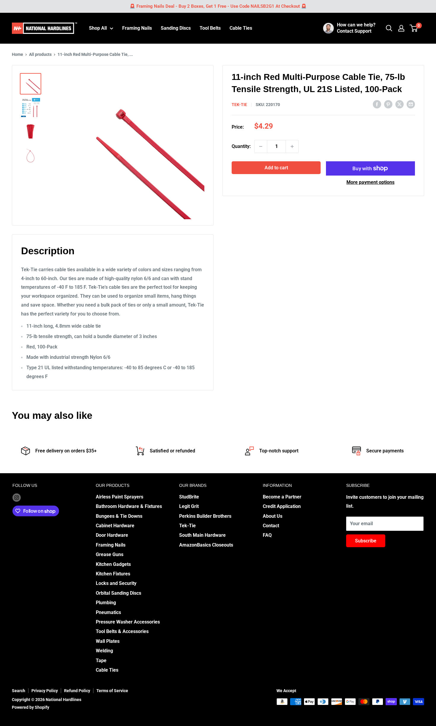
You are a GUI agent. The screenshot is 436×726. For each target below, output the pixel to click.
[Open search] (389, 28)
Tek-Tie (187, 525)
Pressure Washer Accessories (128, 622)
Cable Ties (241, 28)
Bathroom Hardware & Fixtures (129, 506)
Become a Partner (282, 497)
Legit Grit (189, 506)
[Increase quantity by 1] (292, 146)
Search (18, 690)
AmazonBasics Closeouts (206, 545)
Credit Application (282, 506)
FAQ (267, 535)
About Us (272, 516)
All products (40, 54)
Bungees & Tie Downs (119, 516)
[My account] (401, 28)
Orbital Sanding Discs (118, 593)
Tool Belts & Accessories (122, 631)
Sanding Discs (176, 28)
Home (17, 54)
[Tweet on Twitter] (399, 104)
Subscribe (365, 541)
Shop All (98, 28)
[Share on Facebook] (377, 104)
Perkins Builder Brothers (205, 516)
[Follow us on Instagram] (16, 497)
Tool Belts (210, 28)
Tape (101, 660)
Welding (104, 651)
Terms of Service (112, 690)
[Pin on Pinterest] (388, 104)
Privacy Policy (44, 690)
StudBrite (189, 497)
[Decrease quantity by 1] (260, 146)
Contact (271, 525)
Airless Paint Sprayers (119, 497)
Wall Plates (108, 641)
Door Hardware (112, 535)
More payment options (370, 182)
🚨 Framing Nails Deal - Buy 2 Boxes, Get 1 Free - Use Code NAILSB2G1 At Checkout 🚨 (218, 6)
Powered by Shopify (30, 707)
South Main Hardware (202, 535)
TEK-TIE (239, 104)
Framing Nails (137, 28)
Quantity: (241, 146)
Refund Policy (77, 690)
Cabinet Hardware (115, 525)
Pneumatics (108, 612)
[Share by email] (411, 104)
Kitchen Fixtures (113, 574)
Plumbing (106, 602)
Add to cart (276, 168)
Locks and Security (116, 583)
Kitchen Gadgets (113, 564)
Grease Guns (109, 554)
